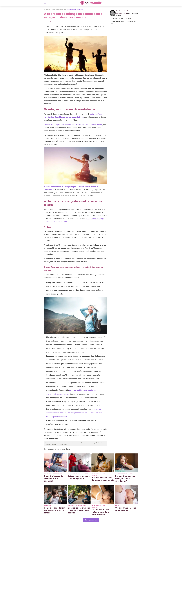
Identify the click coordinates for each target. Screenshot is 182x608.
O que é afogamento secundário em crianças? (53, 478)
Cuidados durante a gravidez (78, 474)
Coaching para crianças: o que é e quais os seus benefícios (79, 510)
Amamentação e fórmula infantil (99, 474)
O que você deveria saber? (53, 474)
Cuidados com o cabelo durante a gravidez (79, 477)
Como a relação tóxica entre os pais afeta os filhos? (54, 510)
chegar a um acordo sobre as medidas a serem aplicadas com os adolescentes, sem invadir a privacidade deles (74, 413)
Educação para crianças (59, 9)
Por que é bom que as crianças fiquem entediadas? (125, 478)
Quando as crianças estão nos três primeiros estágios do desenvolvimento (73, 125)
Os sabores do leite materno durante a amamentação (100, 512)
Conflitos (47, 506)
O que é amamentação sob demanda (125, 509)
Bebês (117, 506)
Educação (47, 9)
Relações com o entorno (75, 9)
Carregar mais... (91, 520)
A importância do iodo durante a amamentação (102, 478)
